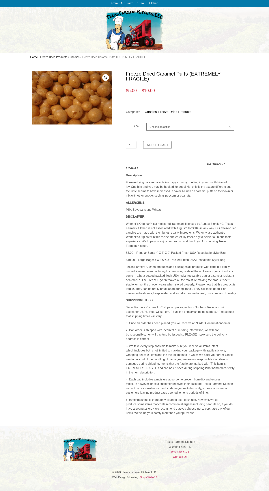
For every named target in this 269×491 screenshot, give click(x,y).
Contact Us (180, 456)
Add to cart (157, 145)
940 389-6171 (180, 451)
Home (34, 56)
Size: (136, 125)
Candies (75, 56)
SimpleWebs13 (148, 477)
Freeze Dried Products (53, 56)
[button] (105, 77)
